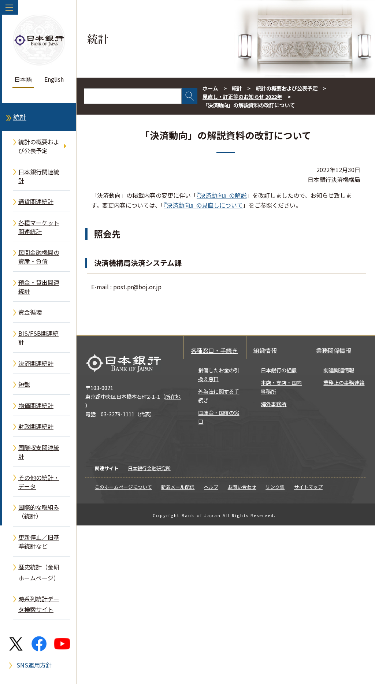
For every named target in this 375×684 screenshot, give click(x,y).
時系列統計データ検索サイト (38, 604)
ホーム (210, 88)
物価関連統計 (35, 405)
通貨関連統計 (35, 201)
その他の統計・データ (38, 482)
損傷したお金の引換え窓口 (218, 374)
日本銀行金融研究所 (149, 468)
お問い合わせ (242, 486)
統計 (19, 117)
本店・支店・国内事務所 (281, 387)
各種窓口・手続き (214, 350)
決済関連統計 (35, 363)
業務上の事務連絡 (343, 382)
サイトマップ (308, 486)
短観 (24, 384)
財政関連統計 (35, 426)
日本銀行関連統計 (38, 176)
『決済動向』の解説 (221, 195)
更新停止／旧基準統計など (38, 541)
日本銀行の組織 (279, 370)
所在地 (173, 396)
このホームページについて (123, 486)
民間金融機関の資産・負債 (38, 256)
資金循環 (30, 312)
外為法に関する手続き (218, 395)
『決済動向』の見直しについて (203, 205)
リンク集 (275, 486)
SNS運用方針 (34, 665)
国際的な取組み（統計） (38, 511)
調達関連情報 (338, 370)
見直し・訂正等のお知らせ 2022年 (242, 96)
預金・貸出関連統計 (38, 286)
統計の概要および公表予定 (38, 146)
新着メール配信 (177, 486)
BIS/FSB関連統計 (38, 337)
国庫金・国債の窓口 (218, 417)
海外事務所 (273, 404)
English (54, 79)
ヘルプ (211, 486)
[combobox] (133, 96)
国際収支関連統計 (38, 452)
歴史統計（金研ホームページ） (38, 572)
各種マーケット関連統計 (38, 227)
